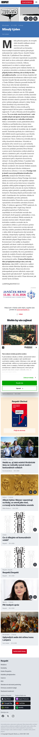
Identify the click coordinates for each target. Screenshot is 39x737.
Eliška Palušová (7, 508)
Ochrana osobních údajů (9, 688)
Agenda (5, 602)
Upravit (18, 388)
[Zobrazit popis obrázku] (30, 19)
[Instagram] (13, 718)
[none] (35, 19)
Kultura (5, 497)
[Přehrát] (30, 342)
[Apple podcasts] (23, 699)
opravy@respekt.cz (23, 310)
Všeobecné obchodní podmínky (11, 685)
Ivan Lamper (5, 34)
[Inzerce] (19, 294)
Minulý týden (5, 25)
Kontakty (4, 668)
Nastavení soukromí (7, 691)
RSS (2, 681)
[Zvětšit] (19, 14)
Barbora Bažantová (8, 394)
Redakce (4, 665)
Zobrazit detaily (28, 377)
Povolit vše (19, 383)
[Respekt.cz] (5, 2)
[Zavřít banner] (36, 347)
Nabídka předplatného (8, 675)
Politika (5, 460)
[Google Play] (7, 703)
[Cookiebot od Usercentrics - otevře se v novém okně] (24, 347)
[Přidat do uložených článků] (35, 342)
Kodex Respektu (6, 671)
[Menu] (36, 2)
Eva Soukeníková (7, 471)
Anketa (4, 535)
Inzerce (3, 678)
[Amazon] (7, 707)
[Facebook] (3, 718)
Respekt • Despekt (7, 570)
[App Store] (7, 699)
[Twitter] (8, 718)
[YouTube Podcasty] (23, 703)
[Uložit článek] (26, 19)
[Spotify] (23, 707)
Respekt (5, 543)
